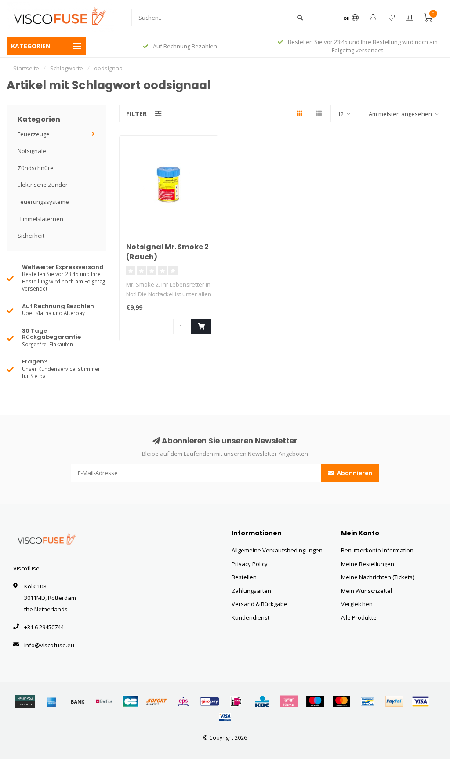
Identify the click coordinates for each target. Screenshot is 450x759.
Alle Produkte (359, 617)
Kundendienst (250, 617)
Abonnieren (354, 473)
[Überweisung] (78, 701)
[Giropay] (210, 701)
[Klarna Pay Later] (289, 701)
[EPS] (183, 701)
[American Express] (51, 701)
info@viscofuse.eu (49, 645)
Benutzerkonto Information (377, 550)
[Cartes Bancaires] (131, 701)
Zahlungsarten (251, 591)
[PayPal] (394, 701)
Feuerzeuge (34, 134)
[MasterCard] (341, 701)
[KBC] (262, 701)
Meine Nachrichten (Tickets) (377, 577)
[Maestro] (315, 701)
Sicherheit (31, 236)
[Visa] (421, 701)
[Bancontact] (368, 701)
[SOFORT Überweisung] (157, 701)
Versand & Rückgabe (259, 604)
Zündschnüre (36, 168)
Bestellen (244, 577)
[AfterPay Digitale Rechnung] (25, 701)
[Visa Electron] (225, 716)
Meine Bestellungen (367, 564)
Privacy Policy (250, 564)
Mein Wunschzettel (366, 591)
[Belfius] (104, 701)
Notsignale (32, 151)
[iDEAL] (236, 701)
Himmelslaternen (40, 219)
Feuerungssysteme (43, 202)
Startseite (26, 68)
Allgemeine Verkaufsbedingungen (277, 550)
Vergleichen (357, 604)
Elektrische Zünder (43, 185)
